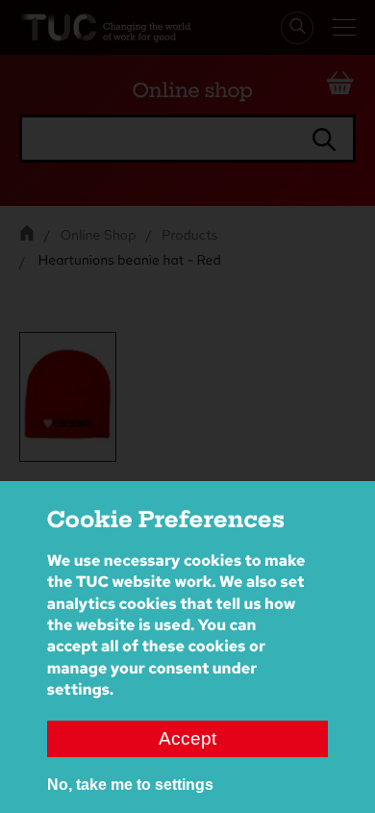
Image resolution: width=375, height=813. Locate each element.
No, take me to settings (130, 784)
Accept (187, 738)
